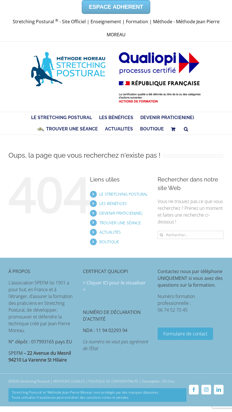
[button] (186, 129)
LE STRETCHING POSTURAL (123, 194)
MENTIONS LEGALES (69, 381)
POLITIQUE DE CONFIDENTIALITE (113, 381)
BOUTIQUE (109, 241)
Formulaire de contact (185, 334)
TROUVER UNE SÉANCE (120, 222)
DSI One (168, 381)
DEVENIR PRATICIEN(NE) (120, 213)
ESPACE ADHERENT (116, 7)
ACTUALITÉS (110, 232)
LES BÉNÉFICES (113, 203)
